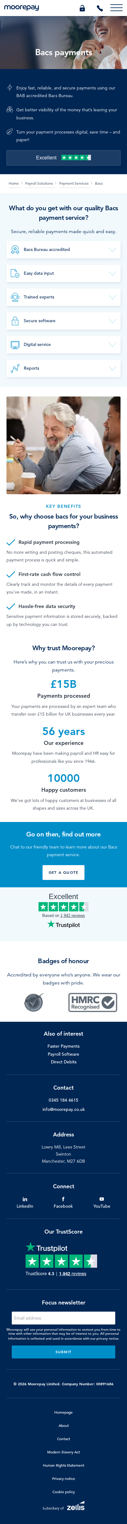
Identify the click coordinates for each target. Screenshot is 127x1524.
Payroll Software (63, 1054)
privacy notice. (107, 1338)
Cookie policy (63, 1491)
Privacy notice (63, 1478)
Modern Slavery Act (63, 1451)
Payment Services (73, 183)
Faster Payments (63, 1046)
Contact (63, 1438)
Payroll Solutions (39, 183)
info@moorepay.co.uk (64, 1109)
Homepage (63, 1412)
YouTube (101, 1206)
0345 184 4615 (63, 1100)
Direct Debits (63, 1062)
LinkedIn (25, 1206)
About (64, 1425)
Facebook (63, 1206)
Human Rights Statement (63, 1465)
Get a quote (63, 872)
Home (14, 183)
